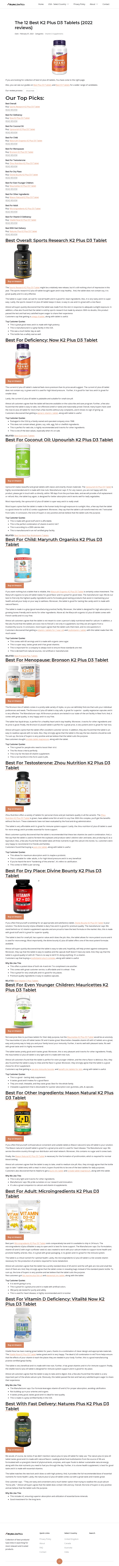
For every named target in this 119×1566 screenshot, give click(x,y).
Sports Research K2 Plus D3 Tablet (25, 106)
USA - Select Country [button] (57, 4)
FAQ (41, 1547)
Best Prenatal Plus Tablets (26, 656)
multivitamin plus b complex (43, 958)
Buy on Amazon (14, 281)
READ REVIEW (11, 110)
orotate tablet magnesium (37, 739)
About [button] (93, 4)
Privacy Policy (79, 4)
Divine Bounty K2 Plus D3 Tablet (24, 174)
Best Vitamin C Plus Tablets (26, 981)
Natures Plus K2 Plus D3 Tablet (23, 231)
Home (41, 4)
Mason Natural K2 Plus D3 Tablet (24, 197)
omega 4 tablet (37, 316)
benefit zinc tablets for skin (70, 1069)
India (66, 1552)
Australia (68, 1547)
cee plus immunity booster (42, 1069)
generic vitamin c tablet (48, 413)
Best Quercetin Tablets (24, 435)
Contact (106, 4)
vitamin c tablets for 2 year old (51, 630)
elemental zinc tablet (55, 1275)
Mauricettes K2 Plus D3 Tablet (23, 186)
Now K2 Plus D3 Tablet (20, 118)
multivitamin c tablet (77, 630)
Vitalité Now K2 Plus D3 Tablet (23, 220)
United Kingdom (71, 1539)
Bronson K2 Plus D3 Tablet (21, 152)
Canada (67, 1543)
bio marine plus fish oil (32, 1275)
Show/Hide (30, 91)
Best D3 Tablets (63, 85)
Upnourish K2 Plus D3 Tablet (22, 129)
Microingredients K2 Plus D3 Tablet (25, 208)
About (42, 1543)
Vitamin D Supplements (54, 34)
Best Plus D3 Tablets (42, 85)
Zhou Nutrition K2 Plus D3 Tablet (24, 163)
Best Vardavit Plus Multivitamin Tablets (31, 535)
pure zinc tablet (40, 847)
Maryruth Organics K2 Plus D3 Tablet (26, 140)
